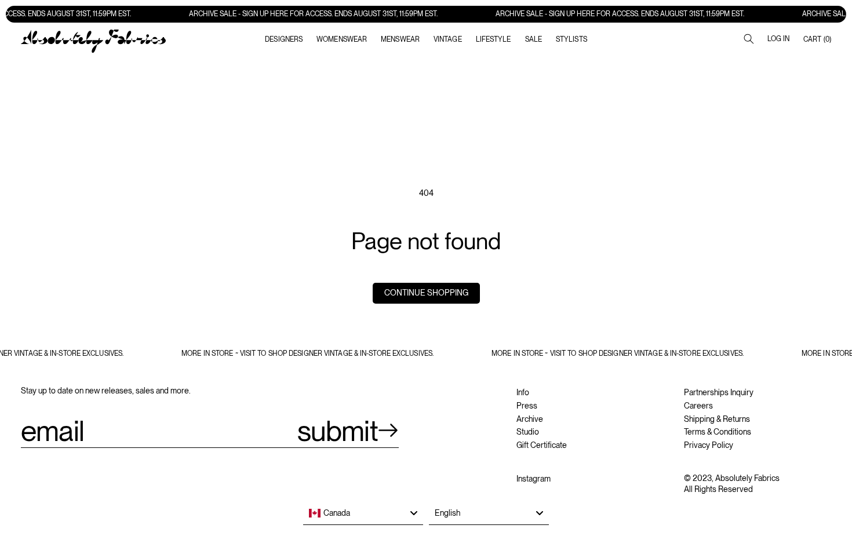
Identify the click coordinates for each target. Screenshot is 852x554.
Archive (529, 419)
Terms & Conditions (717, 431)
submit (337, 430)
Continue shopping (426, 292)
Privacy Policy (708, 445)
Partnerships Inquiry (718, 392)
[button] (342, 39)
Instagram (533, 478)
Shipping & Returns (717, 419)
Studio (527, 431)
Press (526, 405)
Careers (698, 405)
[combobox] (363, 513)
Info (522, 392)
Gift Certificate (541, 445)
